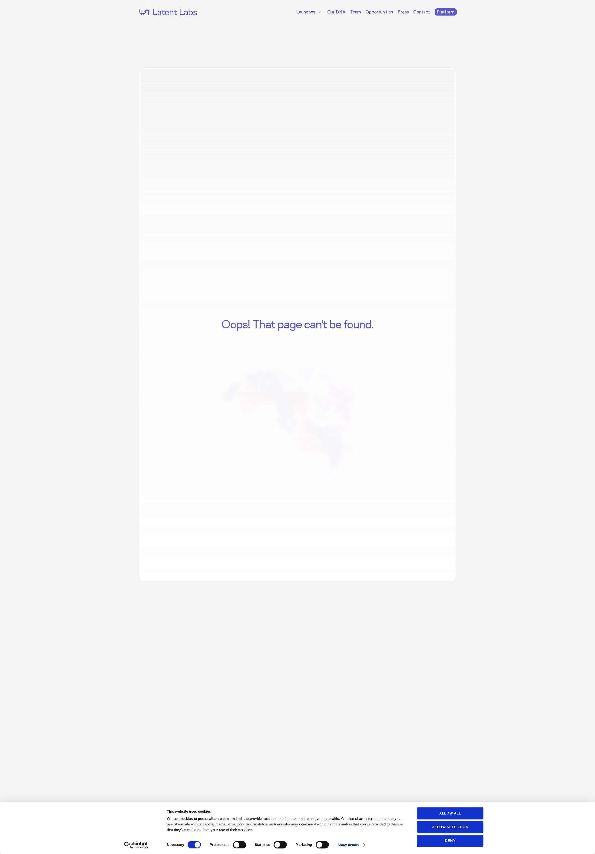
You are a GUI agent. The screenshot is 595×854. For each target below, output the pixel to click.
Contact (421, 12)
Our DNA (336, 12)
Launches (305, 12)
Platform (445, 12)
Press (403, 12)
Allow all (450, 813)
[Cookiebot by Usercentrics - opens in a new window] (136, 844)
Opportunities (379, 12)
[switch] (239, 844)
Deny (450, 841)
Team (355, 12)
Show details (348, 845)
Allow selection (450, 827)
